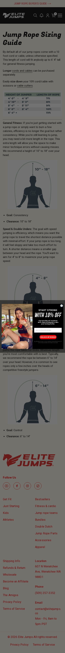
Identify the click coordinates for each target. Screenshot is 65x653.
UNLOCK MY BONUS (48, 337)
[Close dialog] (61, 306)
